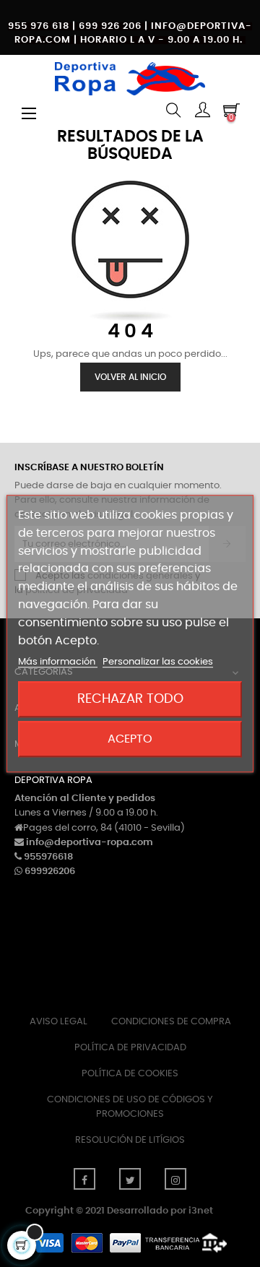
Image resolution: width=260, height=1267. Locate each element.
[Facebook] (84, 1178)
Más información (58, 662)
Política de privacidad (130, 1047)
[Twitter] (130, 1178)
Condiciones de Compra (171, 1021)
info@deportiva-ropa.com (89, 842)
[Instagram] (175, 1178)
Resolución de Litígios (130, 1140)
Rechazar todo (130, 699)
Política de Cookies (130, 1073)
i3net (200, 1211)
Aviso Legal (58, 1021)
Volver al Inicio (130, 377)
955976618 (48, 857)
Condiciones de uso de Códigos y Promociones (130, 1107)
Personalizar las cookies (158, 662)
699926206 (50, 871)
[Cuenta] (202, 111)
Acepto (130, 739)
